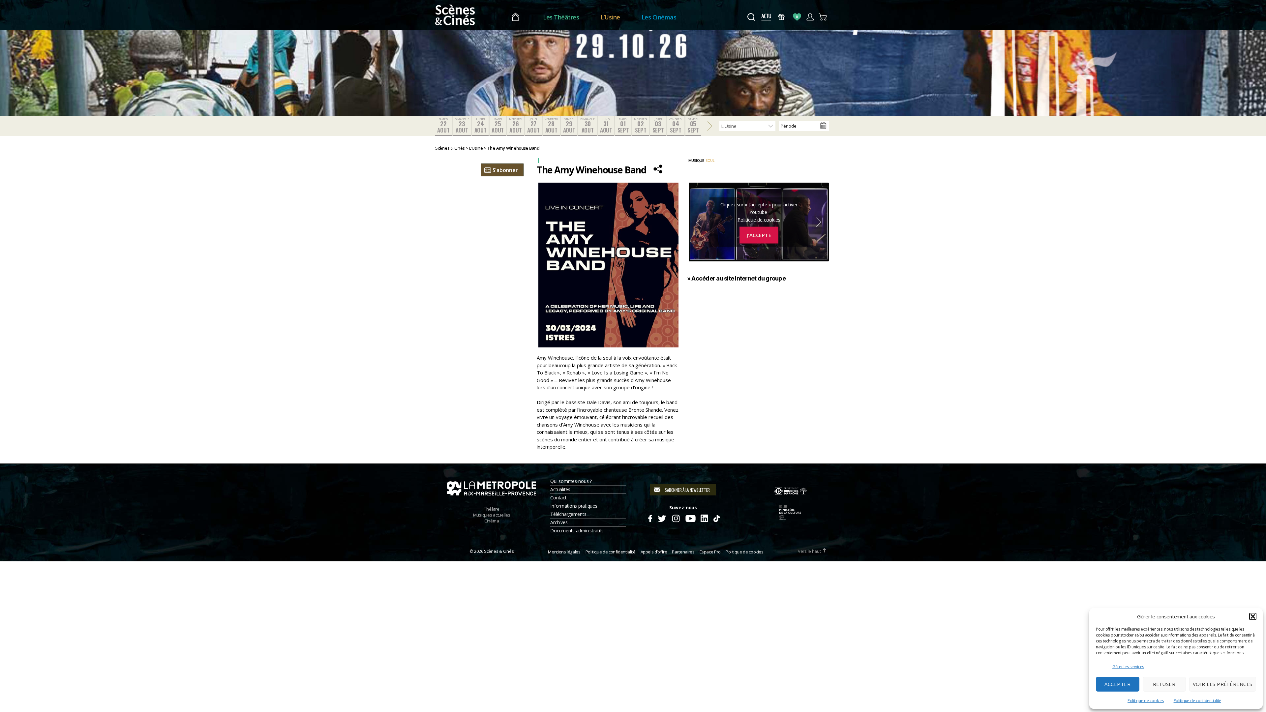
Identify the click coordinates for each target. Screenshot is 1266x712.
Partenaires (683, 552)
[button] (1253, 616)
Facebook (650, 517)
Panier (823, 17)
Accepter (1117, 684)
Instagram (676, 517)
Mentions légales (564, 552)
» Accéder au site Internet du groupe (736, 278)
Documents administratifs (577, 530)
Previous (698, 222)
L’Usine (610, 17)
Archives (558, 522)
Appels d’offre (654, 552)
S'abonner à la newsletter (687, 490)
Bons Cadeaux (781, 17)
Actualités (560, 489)
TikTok (716, 517)
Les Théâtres (561, 17)
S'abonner (505, 170)
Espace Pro (710, 552)
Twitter (661, 517)
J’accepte (759, 235)
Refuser (1164, 684)
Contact (558, 497)
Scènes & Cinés (499, 551)
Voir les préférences (1222, 684)
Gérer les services (1128, 666)
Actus (766, 17)
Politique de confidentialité (1197, 700)
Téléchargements (568, 514)
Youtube (690, 517)
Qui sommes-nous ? (570, 481)
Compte (809, 17)
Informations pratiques (573, 506)
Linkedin (704, 517)
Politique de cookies (1146, 700)
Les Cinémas (659, 17)
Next (819, 222)
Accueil (515, 17)
